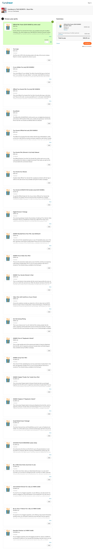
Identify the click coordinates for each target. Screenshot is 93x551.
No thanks (60, 34)
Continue (87, 43)
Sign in (90, 3)
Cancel (58, 43)
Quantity (46, 39)
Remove (65, 29)
